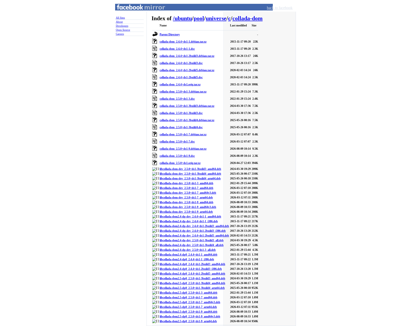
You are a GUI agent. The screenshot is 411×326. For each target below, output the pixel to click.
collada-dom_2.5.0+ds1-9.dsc (177, 156)
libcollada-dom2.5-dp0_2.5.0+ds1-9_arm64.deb (188, 321)
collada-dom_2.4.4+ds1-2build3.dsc (181, 63)
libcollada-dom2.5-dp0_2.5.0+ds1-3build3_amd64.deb (192, 278)
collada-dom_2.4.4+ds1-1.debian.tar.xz (183, 41)
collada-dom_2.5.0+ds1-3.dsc (177, 98)
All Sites (120, 17)
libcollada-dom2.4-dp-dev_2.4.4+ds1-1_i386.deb (189, 221)
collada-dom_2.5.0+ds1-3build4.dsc (181, 127)
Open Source (123, 29)
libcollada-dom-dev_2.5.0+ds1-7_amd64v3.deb (188, 192)
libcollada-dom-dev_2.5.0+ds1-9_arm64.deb (186, 211)
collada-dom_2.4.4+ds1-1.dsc (177, 48)
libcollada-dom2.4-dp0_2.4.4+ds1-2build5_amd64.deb (192, 273)
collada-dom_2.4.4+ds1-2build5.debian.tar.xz (187, 70)
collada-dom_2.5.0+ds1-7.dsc (177, 141)
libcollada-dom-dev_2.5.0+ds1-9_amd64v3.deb (188, 207)
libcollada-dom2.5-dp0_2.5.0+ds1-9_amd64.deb (188, 311)
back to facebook (280, 8)
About (119, 21)
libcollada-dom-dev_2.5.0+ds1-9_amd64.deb (186, 202)
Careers (120, 33)
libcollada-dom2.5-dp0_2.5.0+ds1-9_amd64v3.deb (190, 316)
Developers (122, 25)
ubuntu (183, 18)
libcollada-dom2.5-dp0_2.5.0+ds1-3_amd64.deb (188, 292)
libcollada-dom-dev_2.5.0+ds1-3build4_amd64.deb (190, 173)
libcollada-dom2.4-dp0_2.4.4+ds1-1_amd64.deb (188, 254)
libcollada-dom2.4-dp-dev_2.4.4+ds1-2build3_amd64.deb (194, 226)
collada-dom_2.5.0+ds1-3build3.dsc (181, 113)
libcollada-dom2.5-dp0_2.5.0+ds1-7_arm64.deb (188, 307)
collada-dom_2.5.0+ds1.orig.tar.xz (180, 163)
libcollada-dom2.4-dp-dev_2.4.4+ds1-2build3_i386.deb (193, 230)
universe (216, 18)
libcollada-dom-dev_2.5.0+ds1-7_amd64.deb (186, 188)
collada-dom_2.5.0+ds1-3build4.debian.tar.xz (187, 120)
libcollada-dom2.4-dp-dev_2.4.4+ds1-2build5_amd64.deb (194, 235)
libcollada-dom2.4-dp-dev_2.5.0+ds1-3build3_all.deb (192, 240)
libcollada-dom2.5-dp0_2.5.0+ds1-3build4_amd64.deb (192, 283)
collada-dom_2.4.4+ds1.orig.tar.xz (180, 84)
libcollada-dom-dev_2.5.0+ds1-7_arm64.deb (186, 197)
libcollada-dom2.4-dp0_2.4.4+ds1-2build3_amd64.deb (192, 264)
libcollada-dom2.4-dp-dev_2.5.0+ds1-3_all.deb (188, 250)
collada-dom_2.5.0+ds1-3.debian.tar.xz (183, 91)
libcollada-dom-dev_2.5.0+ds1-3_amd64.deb (186, 183)
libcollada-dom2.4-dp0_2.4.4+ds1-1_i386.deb (187, 259)
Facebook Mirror (136, 13)
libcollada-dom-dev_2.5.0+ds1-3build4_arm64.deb (190, 178)
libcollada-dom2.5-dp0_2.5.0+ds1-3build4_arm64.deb (192, 288)
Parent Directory (170, 34)
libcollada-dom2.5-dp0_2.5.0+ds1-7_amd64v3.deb (190, 302)
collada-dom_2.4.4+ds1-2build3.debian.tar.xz (187, 56)
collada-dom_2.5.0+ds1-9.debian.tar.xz (183, 148)
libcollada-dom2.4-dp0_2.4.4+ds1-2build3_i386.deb (191, 269)
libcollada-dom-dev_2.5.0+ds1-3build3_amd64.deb (190, 169)
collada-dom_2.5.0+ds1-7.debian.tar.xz (183, 134)
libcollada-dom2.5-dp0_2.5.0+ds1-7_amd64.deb (188, 297)
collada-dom (247, 18)
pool (199, 18)
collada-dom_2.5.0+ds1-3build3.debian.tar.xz (187, 106)
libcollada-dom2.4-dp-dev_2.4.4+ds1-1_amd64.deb (190, 216)
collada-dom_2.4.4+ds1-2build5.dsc (181, 77)
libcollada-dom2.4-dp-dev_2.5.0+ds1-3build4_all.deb (192, 245)
